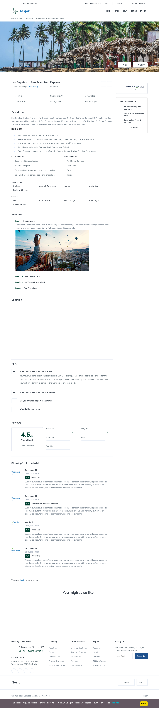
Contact (96, 657)
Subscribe (141, 656)
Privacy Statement (57, 661)
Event (143, 11)
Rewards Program (78, 652)
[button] (109, 83)
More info (115, 703)
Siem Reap (29, 18)
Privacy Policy (99, 665)
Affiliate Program (100, 661)
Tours (134, 11)
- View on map (33, 87)
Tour (20, 18)
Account (96, 648)
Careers (52, 652)
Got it (144, 704)
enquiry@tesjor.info (30, 3)
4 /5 (27, 530)
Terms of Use (54, 657)
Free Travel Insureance (133, 128)
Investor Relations (79, 648)
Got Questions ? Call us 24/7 (31, 647)
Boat (125, 11)
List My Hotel (76, 665)
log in (22, 580)
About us (53, 648)
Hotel (116, 11)
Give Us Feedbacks (57, 665)
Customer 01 (31, 470)
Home (108, 11)
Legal (95, 652)
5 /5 (27, 478)
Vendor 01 (29, 522)
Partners (74, 661)
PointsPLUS (76, 657)
